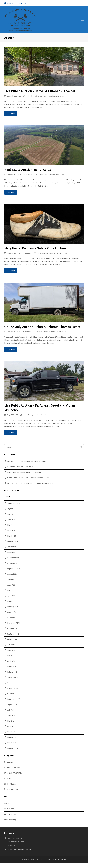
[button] (82, 20)
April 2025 (11, 596)
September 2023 (13, 699)
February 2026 (12, 541)
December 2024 (13, 617)
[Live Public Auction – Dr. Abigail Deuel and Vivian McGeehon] (44, 381)
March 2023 (11, 732)
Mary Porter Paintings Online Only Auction (35, 248)
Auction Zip (22, 3)
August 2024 (12, 639)
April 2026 (11, 530)
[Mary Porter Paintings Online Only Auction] (44, 223)
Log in (6, 803)
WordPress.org (10, 819)
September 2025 (13, 568)
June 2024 (11, 650)
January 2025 (12, 612)
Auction (40, 96)
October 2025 (12, 563)
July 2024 (11, 645)
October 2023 (12, 694)
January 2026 (12, 547)
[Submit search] (81, 447)
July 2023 (11, 710)
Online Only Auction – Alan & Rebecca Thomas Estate (42, 327)
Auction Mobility (60, 859)
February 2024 (12, 672)
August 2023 (12, 704)
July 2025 (11, 579)
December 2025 (13, 552)
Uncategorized (13, 789)
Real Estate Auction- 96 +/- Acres (27, 170)
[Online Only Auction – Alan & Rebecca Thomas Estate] (44, 302)
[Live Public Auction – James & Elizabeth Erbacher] (44, 66)
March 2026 (11, 536)
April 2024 (11, 661)
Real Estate (60, 96)
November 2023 (13, 688)
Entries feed (9, 809)
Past (9, 778)
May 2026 (10, 525)
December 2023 (13, 683)
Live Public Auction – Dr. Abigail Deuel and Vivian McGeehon (30, 483)
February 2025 (12, 606)
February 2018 (12, 748)
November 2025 (13, 557)
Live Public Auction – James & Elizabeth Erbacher (39, 91)
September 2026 (13, 503)
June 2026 (11, 519)
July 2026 (11, 514)
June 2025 (11, 585)
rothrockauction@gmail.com (19, 849)
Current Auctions (49, 96)
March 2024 (11, 666)
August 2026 (12, 509)
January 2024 (12, 677)
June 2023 (11, 715)
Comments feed (10, 814)
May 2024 (10, 655)
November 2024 (13, 623)
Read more (10, 113)
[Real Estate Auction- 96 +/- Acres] (44, 145)
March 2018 (11, 743)
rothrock (29, 96)
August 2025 (12, 574)
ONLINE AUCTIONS (62, 253)
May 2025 (10, 590)
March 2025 (11, 601)
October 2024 (12, 628)
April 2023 (11, 726)
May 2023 (10, 721)
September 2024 (13, 634)
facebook (10, 3)
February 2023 (12, 737)
